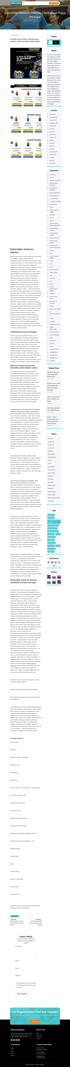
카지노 (57, 545)
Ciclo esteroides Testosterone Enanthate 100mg (24, 480)
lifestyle (52, 250)
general (52, 220)
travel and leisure (54, 349)
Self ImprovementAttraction (55, 313)
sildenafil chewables (53, 525)
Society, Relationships (53, 328)
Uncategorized (14, 916)
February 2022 (53, 152)
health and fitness (54, 238)
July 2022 (52, 140)
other (51, 275)
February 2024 (53, 117)
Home (49, 460)
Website (17, 975)
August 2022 (53, 137)
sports (51, 338)
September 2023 (54, 123)
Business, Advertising (55, 180)
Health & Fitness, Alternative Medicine (55, 224)
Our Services (51, 470)
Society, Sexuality (54, 332)
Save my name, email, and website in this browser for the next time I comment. (26, 985)
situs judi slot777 (52, 528)
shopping (52, 321)
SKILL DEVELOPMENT (54, 498)
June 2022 (52, 143)
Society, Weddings (54, 335)
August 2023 (53, 126)
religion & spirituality (55, 309)
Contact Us (51, 442)
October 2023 (53, 120)
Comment (18, 946)
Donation (50, 451)
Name (17, 961)
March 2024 (53, 114)
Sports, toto (53, 340)
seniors (51, 318)
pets (51, 281)
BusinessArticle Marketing (53, 189)
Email (17, 968)
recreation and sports (53, 297)
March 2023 (53, 134)
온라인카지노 (51, 543)
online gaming (53, 272)
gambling (52, 215)
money (51, 261)
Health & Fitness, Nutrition (54, 234)
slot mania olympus (53, 531)
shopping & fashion (55, 324)
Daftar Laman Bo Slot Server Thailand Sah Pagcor (53, 399)
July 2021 (52, 157)
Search (56, 42)
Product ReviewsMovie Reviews (53, 288)
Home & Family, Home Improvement (55, 246)
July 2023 (52, 129)
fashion (52, 207)
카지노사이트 (51, 548)
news (51, 266)
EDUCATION (51, 454)
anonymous (53, 174)
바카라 (57, 534)
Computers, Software (55, 201)
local (51, 253)
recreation (52, 293)
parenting (52, 278)
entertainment (53, 204)
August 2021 (53, 154)
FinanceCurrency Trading (54, 211)
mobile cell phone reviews (54, 257)
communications (54, 198)
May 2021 (52, 160)
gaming (52, 218)
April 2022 (52, 149)
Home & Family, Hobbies (54, 241)
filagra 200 (51, 515)
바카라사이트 (51, 537)
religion (52, 306)
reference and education (53, 302)
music (51, 264)
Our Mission (51, 466)
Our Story (50, 476)
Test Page (50, 501)
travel (51, 346)
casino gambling (54, 195)
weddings (52, 361)
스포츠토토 (51, 540)
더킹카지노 (51, 534)
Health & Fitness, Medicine (54, 229)
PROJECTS (50, 488)
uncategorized (53, 352)
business (52, 177)
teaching (52, 343)
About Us (50, 438)
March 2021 (53, 163)
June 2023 (52, 131)
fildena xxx (51, 518)
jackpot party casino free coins (53, 521)
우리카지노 (51, 545)
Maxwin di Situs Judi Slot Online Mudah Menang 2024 (53, 374)
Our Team (50, 482)
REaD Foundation (16, 3)
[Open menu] (34, 3)
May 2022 (52, 146)
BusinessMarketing (55, 193)
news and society (54, 269)
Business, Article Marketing (54, 184)
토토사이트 (51, 551)
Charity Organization (30, 1064)
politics (51, 284)
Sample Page (51, 491)
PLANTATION (51, 485)
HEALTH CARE (52, 457)
